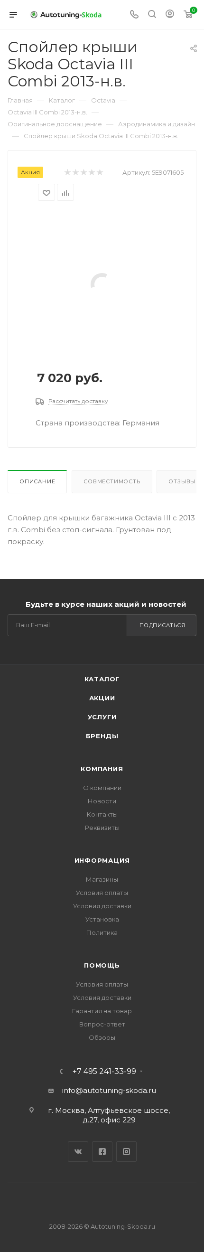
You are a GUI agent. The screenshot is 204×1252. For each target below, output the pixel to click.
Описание (37, 481)
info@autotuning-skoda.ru (109, 1090)
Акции (102, 698)
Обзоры (102, 1037)
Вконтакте (78, 1151)
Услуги (102, 717)
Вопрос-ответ (102, 1024)
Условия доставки (102, 906)
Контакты (102, 814)
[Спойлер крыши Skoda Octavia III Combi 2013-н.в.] (102, 283)
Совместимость (111, 481)
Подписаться (162, 625)
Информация (102, 860)
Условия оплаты (102, 892)
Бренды (102, 736)
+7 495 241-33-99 (104, 1071)
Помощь (102, 965)
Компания (102, 768)
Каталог (102, 679)
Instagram (126, 1151)
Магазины (102, 879)
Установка (102, 919)
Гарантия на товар (102, 1011)
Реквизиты (102, 827)
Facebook (102, 1151)
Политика (102, 932)
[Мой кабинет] (170, 14)
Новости (102, 801)
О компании (102, 787)
